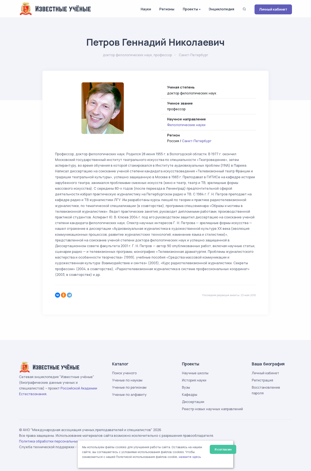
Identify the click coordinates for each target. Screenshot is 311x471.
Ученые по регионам (129, 387)
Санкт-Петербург (196, 141)
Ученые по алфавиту (129, 394)
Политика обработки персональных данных (55, 441)
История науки (194, 380)
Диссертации (193, 401)
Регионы (166, 9)
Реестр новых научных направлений (212, 409)
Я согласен (223, 449)
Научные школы (195, 373)
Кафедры (189, 394)
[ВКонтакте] (57, 295)
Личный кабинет (273, 9)
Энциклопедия (221, 9)
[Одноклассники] (63, 295)
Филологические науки (186, 125)
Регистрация (262, 380)
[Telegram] (69, 295)
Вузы (186, 387)
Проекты (190, 9)
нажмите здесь (190, 457)
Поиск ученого (124, 373)
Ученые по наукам (127, 380)
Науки (146, 9)
